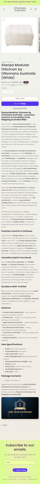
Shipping (12, 85)
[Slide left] (16, 59)
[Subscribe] (34, 462)
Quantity (4, 88)
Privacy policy (23, 479)
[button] (4, 9)
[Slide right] (24, 59)
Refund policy (13, 479)
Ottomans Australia (19, 477)
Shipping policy (32, 479)
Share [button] (5, 425)
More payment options (20, 108)
